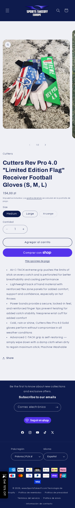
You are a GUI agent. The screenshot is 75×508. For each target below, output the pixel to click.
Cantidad (8, 222)
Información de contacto (39, 504)
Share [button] (10, 358)
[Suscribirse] (57, 407)
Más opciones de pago (37, 261)
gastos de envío (34, 198)
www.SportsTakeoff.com (34, 488)
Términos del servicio (29, 498)
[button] (7, 10)
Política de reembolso (29, 493)
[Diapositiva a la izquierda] (29, 145)
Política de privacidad (56, 493)
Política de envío (52, 498)
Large (30, 213)
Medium (12, 213)
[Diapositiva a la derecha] (45, 145)
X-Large (50, 214)
